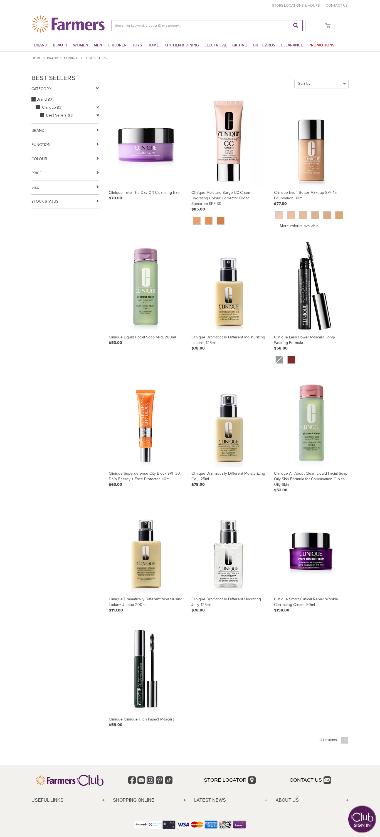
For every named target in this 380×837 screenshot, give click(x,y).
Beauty (60, 45)
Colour (39, 159)
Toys (137, 45)
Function (41, 144)
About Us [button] (287, 800)
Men (98, 45)
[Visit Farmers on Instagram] (150, 780)
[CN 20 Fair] (291, 215)
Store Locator (225, 780)
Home (153, 45)
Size (35, 187)
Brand (40, 45)
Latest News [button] (210, 800)
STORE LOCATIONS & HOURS (297, 5)
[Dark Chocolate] (291, 360)
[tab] (68, 800)
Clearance (292, 45)
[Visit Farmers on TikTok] (168, 780)
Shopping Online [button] (133, 800)
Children (117, 45)
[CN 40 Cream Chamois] (315, 215)
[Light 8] (196, 221)
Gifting (239, 45)
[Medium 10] (220, 221)
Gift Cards (264, 45)
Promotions (321, 45)
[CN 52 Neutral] (327, 215)
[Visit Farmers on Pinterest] (159, 780)
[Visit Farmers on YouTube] (141, 780)
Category (41, 88)
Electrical (215, 45)
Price (36, 173)
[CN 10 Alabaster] (279, 215)
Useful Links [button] (47, 800)
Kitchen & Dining (181, 45)
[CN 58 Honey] (339, 215)
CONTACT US (337, 5)
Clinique (71, 58)
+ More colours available (298, 226)
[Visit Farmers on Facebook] (132, 780)
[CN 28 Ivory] (303, 215)
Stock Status (44, 201)
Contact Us (306, 780)
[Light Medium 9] (208, 221)
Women (80, 45)
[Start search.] (296, 25)
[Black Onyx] (279, 360)
